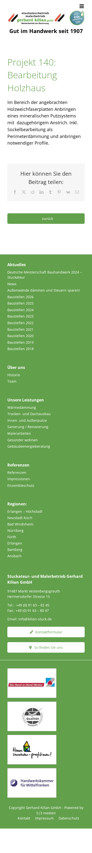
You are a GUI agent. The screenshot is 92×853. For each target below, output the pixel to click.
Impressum (44, 818)
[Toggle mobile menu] (82, 6)
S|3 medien (46, 813)
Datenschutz (69, 818)
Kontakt (24, 818)
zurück (47, 218)
